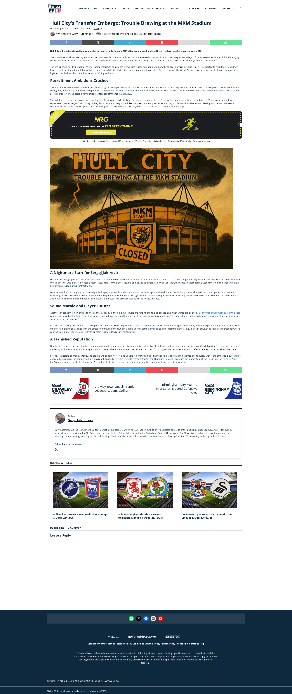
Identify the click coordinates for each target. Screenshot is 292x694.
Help (202, 643)
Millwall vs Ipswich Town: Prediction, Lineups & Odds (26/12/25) (80, 516)
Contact (103, 643)
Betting (174, 8)
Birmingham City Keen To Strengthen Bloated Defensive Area (176, 389)
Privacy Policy (168, 643)
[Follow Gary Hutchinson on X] (56, 450)
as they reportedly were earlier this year (219, 312)
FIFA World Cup (88, 8)
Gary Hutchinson (80, 420)
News (126, 8)
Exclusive (211, 8)
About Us (228, 8)
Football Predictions (148, 8)
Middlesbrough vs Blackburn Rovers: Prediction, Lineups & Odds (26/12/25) (140, 516)
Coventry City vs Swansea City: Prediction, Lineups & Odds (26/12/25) (207, 516)
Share (96, 28)
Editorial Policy (152, 643)
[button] (241, 8)
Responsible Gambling (187, 643)
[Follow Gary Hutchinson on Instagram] (62, 450)
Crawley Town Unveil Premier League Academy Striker (115, 389)
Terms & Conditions (133, 643)
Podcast (194, 8)
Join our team (115, 643)
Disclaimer (93, 643)
